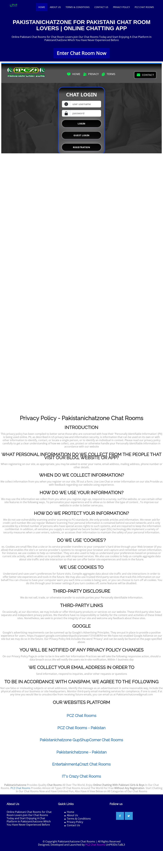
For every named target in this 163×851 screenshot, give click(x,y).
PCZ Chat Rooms (144, 7)
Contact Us (101, 7)
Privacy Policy (121, 7)
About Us (55, 7)
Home (41, 7)
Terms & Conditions (78, 7)
